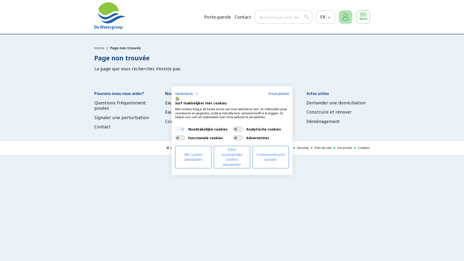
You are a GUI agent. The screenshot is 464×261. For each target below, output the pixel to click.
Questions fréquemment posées (120, 105)
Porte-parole (217, 17)
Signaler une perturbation (121, 117)
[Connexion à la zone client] (345, 17)
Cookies (364, 147)
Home (99, 48)
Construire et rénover (329, 112)
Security (303, 147)
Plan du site (323, 147)
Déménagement (323, 121)
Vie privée (344, 147)
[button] (186, 94)
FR (323, 17)
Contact (243, 17)
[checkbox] (180, 129)
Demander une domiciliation (336, 103)
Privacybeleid (278, 93)
